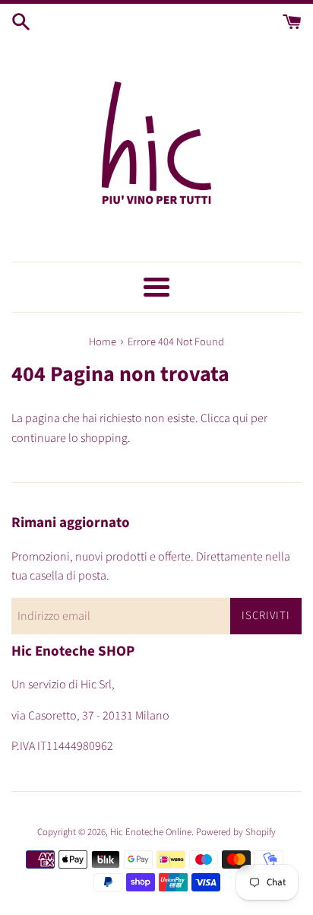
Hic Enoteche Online (150, 832)
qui (240, 418)
